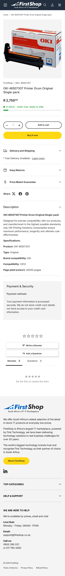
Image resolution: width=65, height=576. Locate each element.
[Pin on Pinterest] (27, 193)
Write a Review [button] (34, 345)
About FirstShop (16, 461)
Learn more (38, 158)
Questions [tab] (32, 360)
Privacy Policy (27, 568)
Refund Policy (42, 568)
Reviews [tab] (12, 360)
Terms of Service (10, 568)
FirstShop (8, 83)
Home (5, 15)
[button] (59, 5)
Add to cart (43, 125)
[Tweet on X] (13, 193)
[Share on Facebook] (20, 193)
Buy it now (32, 135)
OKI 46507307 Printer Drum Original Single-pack (31, 15)
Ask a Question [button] (34, 353)
